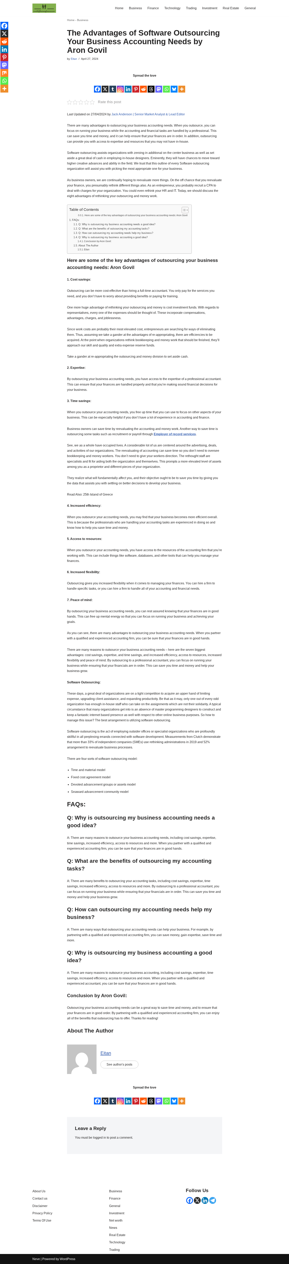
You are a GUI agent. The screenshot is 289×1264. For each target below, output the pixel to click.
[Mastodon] (158, 86)
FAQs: (76, 219)
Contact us (39, 1198)
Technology (172, 8)
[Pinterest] (135, 86)
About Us (38, 1191)
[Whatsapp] (166, 86)
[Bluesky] (174, 86)
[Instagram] (120, 86)
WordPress (67, 1259)
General (250, 8)
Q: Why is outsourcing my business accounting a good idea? (113, 237)
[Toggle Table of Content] (183, 210)
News (113, 1227)
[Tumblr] (112, 86)
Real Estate (231, 8)
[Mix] (4, 73)
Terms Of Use (41, 1220)
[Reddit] (143, 86)
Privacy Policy (42, 1213)
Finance (153, 8)
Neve (36, 1259)
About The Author (88, 245)
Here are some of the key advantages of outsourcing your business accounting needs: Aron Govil (136, 215)
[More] (181, 86)
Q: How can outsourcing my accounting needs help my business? (115, 232)
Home (119, 8)
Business (135, 8)
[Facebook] (97, 86)
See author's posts (119, 1064)
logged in (99, 1137)
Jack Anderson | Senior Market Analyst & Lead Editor (148, 114)
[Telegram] (212, 1200)
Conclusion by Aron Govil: (97, 241)
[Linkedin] (128, 86)
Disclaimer (39, 1206)
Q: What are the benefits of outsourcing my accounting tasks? (113, 228)
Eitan (74, 58)
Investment (209, 8)
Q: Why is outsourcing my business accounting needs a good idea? (116, 224)
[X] (105, 86)
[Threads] (151, 86)
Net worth (115, 1220)
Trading (191, 8)
